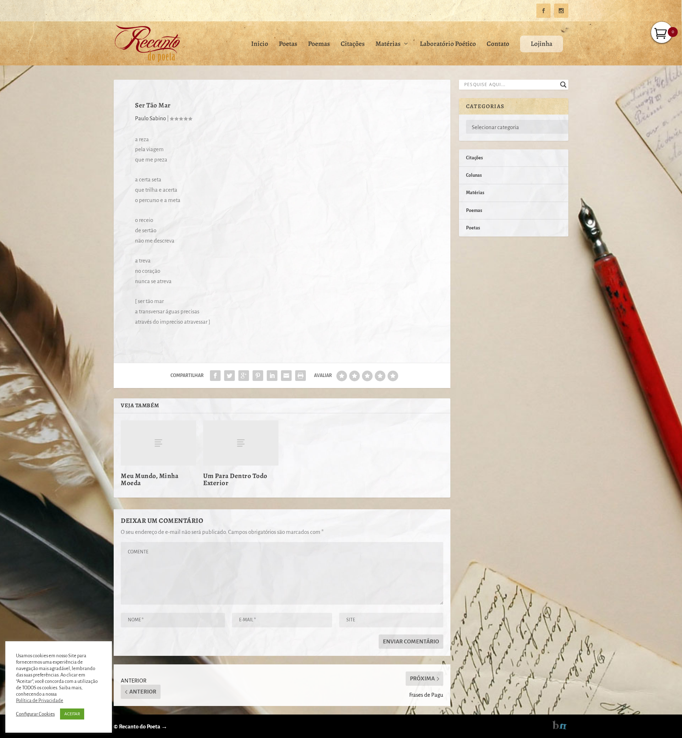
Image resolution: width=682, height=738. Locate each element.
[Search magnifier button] (563, 85)
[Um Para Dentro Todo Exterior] (240, 443)
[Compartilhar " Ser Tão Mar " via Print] (300, 375)
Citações (353, 44)
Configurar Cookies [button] (35, 714)
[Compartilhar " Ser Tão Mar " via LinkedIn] (272, 375)
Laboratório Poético (448, 44)
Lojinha (541, 44)
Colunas (474, 175)
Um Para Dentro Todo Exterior (235, 479)
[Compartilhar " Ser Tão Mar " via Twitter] (229, 375)
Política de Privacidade (39, 700)
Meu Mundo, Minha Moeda (149, 479)
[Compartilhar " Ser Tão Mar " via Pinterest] (258, 375)
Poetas (288, 44)
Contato (498, 44)
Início (259, 44)
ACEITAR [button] (72, 714)
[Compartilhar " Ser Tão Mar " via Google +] (244, 375)
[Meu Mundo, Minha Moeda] (158, 443)
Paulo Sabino (150, 118)
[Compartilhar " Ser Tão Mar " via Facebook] (215, 375)
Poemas (319, 44)
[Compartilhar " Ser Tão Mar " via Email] (286, 375)
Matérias (388, 44)
